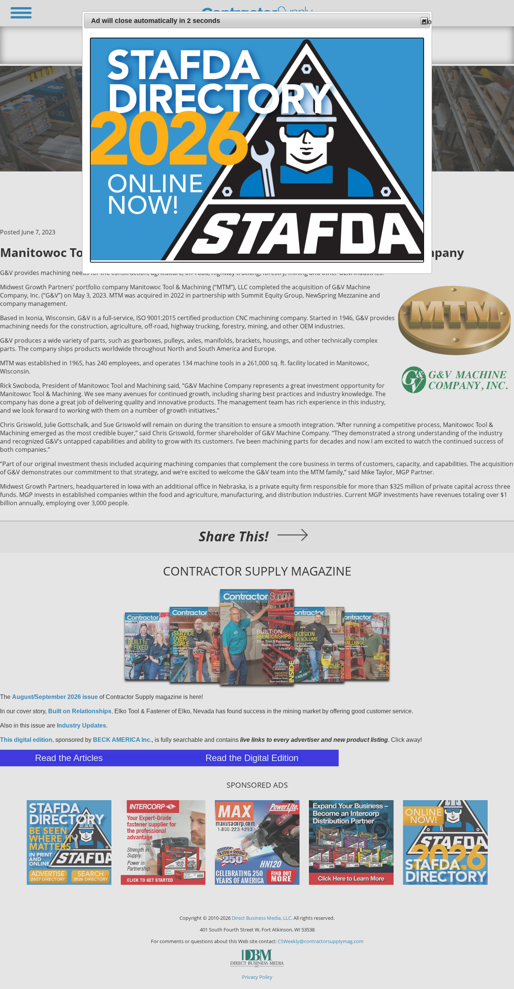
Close (424, 21)
